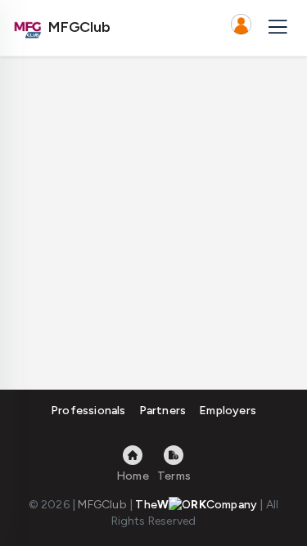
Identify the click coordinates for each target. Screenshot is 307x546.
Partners (163, 410)
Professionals (88, 410)
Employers (227, 410)
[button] (240, 27)
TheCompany (196, 505)
